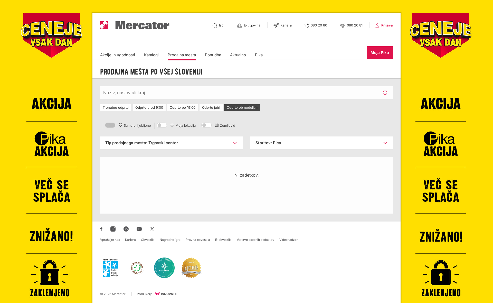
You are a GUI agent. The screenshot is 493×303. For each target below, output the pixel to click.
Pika (259, 54)
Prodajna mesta (182, 54)
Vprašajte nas (110, 240)
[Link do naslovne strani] (134, 25)
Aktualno (238, 54)
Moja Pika (380, 52)
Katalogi (151, 54)
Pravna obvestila (198, 240)
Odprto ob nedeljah (242, 107)
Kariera (130, 240)
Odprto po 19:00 (182, 107)
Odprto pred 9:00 (149, 107)
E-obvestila (223, 240)
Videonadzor (288, 240)
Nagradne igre (170, 240)
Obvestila (148, 240)
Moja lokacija (185, 125)
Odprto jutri (211, 107)
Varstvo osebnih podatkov (255, 240)
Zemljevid (227, 125)
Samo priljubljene (137, 125)
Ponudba (213, 54)
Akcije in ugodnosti (117, 54)
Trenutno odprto (116, 107)
